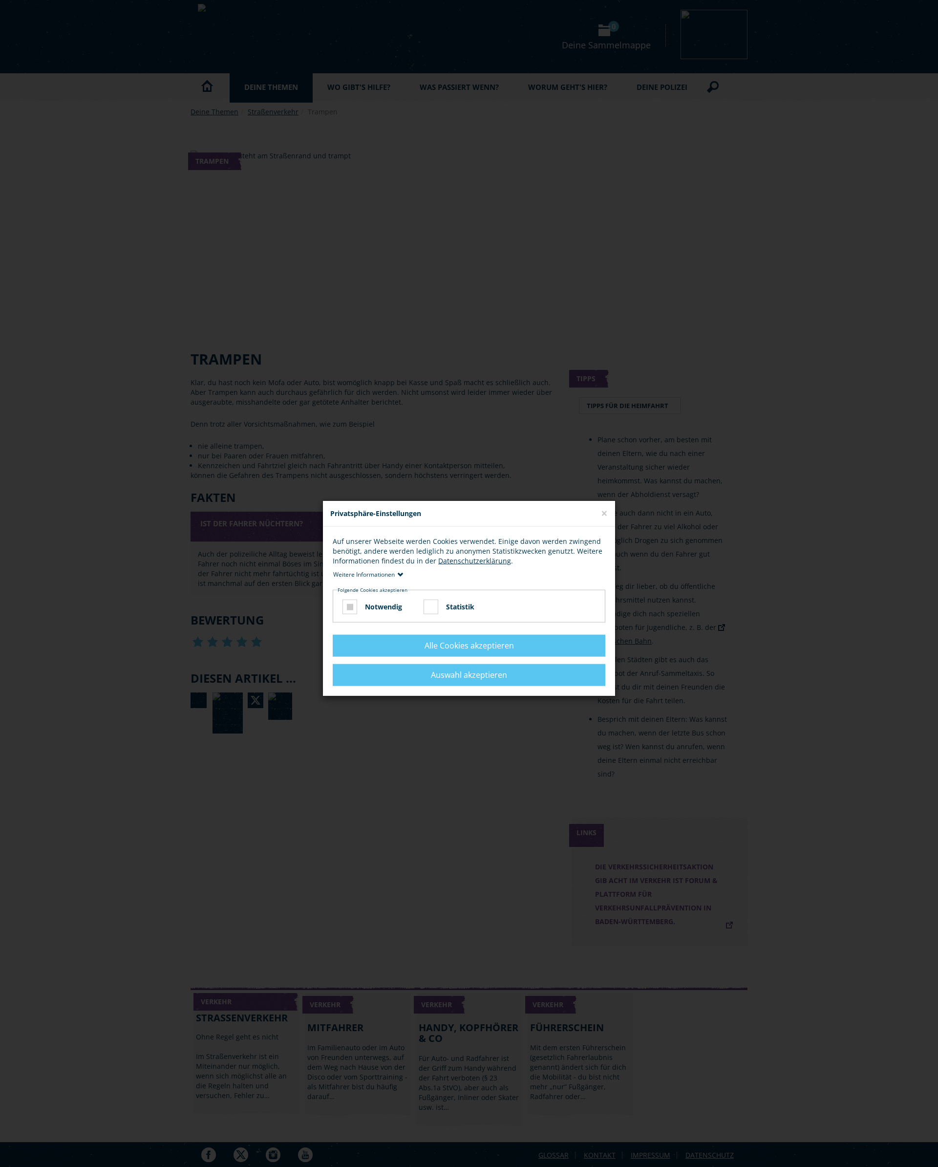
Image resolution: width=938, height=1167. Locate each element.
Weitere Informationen (364, 574)
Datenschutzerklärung (474, 560)
